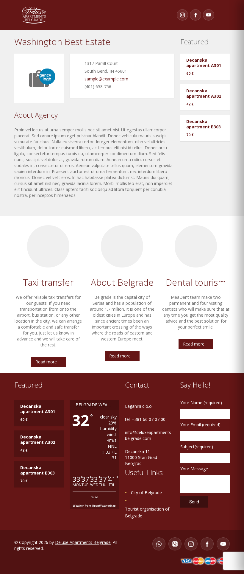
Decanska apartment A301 (203, 62)
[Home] (33, 15)
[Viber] (175, 543)
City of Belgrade (146, 492)
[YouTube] (208, 15)
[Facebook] (195, 15)
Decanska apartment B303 (203, 124)
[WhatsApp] (158, 543)
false (94, 497)
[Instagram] (182, 15)
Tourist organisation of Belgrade (147, 512)
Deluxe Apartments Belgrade (83, 542)
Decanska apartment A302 (203, 93)
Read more (46, 362)
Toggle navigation (224, 15)
